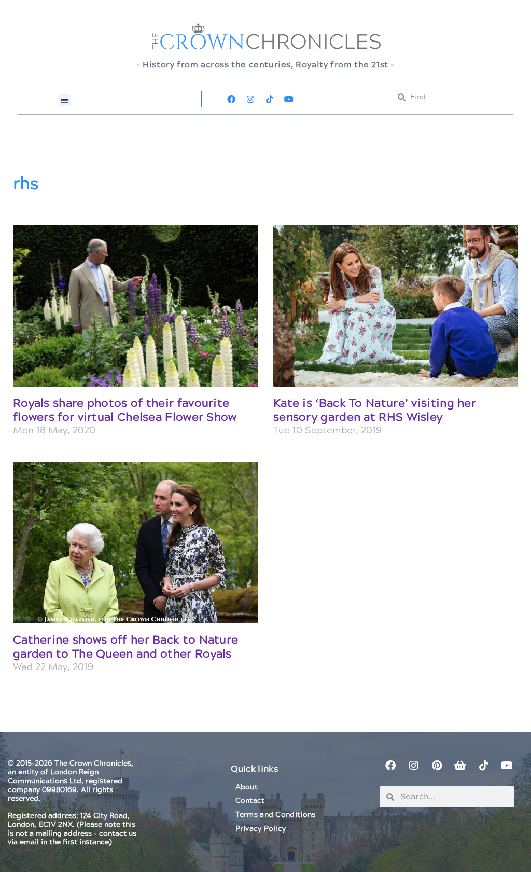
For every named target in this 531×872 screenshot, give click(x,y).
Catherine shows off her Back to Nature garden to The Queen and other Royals (125, 647)
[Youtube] (289, 99)
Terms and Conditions (275, 815)
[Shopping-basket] (460, 765)
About (246, 787)
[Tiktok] (269, 99)
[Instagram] (250, 99)
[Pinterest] (437, 765)
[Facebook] (231, 99)
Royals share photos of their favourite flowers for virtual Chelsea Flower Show (125, 410)
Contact (250, 801)
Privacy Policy (260, 829)
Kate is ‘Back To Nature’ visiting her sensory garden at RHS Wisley (374, 410)
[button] (65, 100)
